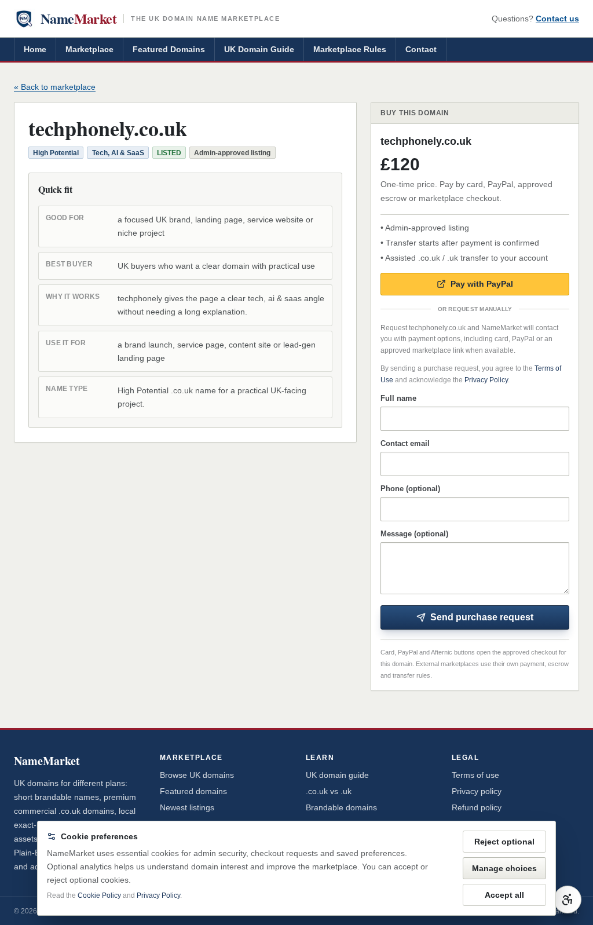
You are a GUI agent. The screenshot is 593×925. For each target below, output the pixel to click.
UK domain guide (337, 775)
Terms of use (475, 775)
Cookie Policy (99, 895)
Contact (421, 49)
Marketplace (89, 49)
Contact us (557, 18)
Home (35, 49)
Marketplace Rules (349, 49)
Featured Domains (169, 49)
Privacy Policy (486, 380)
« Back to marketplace (55, 87)
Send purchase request (481, 617)
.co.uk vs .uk (329, 791)
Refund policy (477, 807)
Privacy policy (477, 791)
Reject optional (504, 841)
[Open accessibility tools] (567, 899)
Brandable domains (341, 807)
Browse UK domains (197, 775)
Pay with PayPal (482, 283)
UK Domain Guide (259, 49)
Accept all (504, 895)
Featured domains (193, 791)
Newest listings (187, 807)
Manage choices (504, 868)
